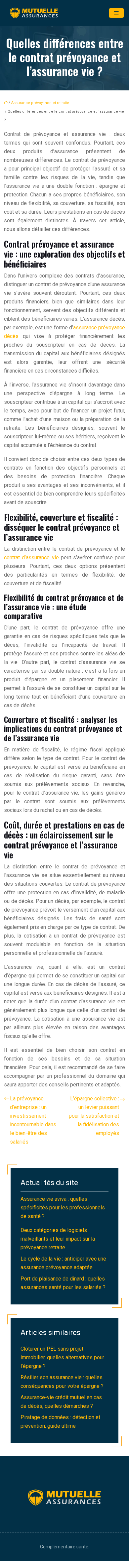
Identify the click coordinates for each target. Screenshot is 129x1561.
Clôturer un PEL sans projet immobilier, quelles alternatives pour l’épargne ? (62, 1357)
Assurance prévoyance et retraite (40, 103)
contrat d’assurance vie (31, 557)
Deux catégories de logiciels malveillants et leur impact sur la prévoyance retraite (58, 1239)
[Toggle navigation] (116, 13)
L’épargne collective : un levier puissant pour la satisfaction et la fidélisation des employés (94, 1115)
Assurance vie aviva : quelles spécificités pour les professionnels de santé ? (63, 1207)
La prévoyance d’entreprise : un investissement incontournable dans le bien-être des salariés (33, 1120)
